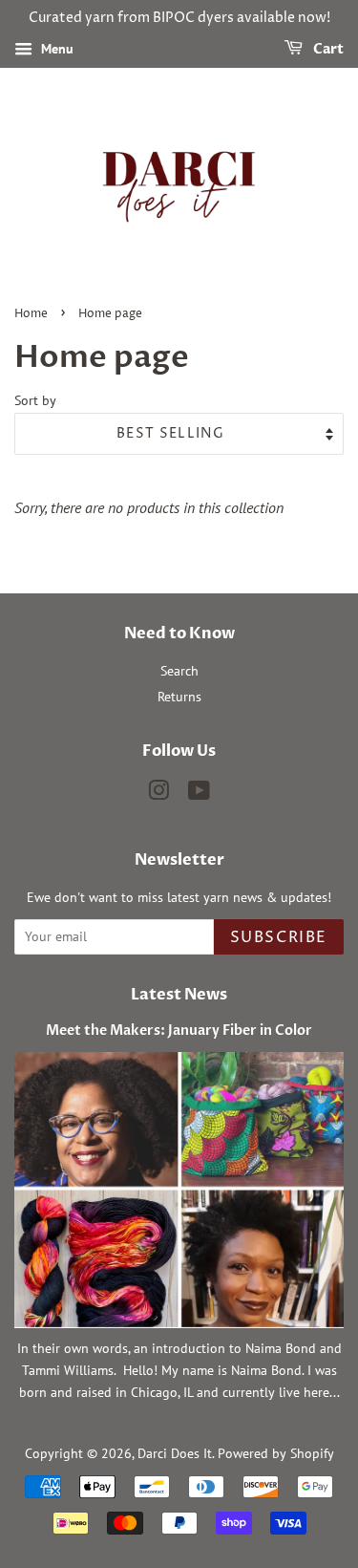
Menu (55, 48)
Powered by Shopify (276, 1453)
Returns (179, 696)
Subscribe (278, 937)
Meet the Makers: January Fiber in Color (179, 1031)
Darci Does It (174, 1453)
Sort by (35, 400)
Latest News (179, 994)
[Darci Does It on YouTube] (199, 794)
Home (31, 314)
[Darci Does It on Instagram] (158, 794)
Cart (327, 49)
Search (179, 670)
